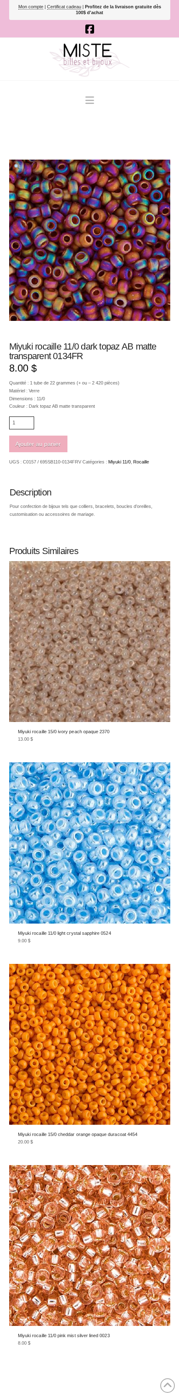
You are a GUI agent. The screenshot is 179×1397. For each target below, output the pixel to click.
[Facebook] (89, 29)
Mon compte (30, 6)
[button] (89, 100)
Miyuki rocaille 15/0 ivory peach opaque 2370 (63, 731)
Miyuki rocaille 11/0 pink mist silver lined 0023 (64, 1335)
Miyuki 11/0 (119, 461)
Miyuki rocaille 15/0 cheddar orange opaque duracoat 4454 (77, 1134)
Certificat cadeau (64, 6)
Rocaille (141, 461)
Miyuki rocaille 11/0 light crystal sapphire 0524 (64, 933)
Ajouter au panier (38, 444)
